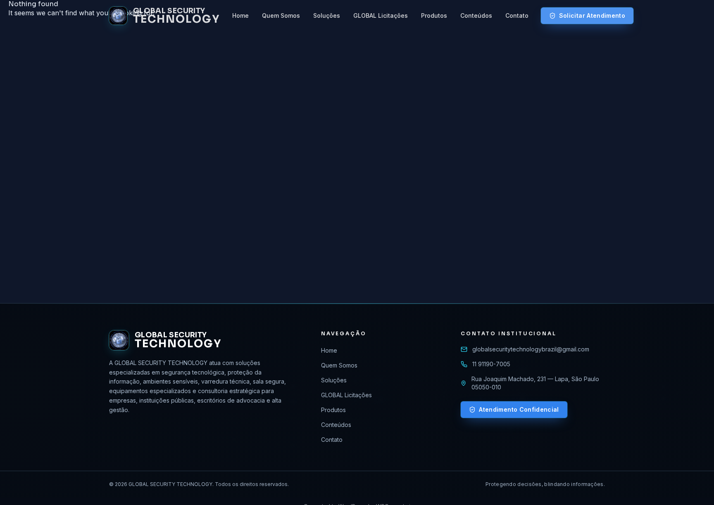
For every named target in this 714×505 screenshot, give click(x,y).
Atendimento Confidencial (519, 409)
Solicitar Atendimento (592, 15)
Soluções (326, 15)
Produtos (434, 15)
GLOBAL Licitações (380, 15)
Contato (516, 15)
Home (240, 15)
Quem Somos (281, 15)
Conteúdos (476, 15)
